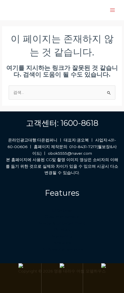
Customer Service (62, 216)
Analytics (62, 242)
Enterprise (62, 210)
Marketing (62, 236)
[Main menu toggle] (113, 10)
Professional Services (62, 249)
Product (62, 229)
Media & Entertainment (62, 223)
